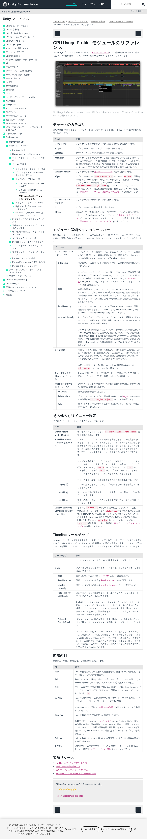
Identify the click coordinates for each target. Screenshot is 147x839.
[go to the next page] (138, 33)
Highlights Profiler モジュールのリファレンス (30, 207)
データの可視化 (19, 164)
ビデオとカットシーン (16, 108)
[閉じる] (135, 829)
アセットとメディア (15, 52)
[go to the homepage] (22, 4)
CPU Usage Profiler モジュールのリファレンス (31, 197)
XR (7, 63)
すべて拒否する (90, 829)
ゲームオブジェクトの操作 (18, 75)
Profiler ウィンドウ (100, 52)
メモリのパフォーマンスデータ (30, 202)
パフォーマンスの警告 (101, 749)
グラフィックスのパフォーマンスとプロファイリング (27, 271)
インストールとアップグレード (20, 37)
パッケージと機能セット (17, 48)
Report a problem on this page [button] (69, 796)
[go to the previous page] (57, 33)
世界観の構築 (12, 86)
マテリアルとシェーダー (17, 116)
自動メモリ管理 (106, 707)
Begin (125, 396)
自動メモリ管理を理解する (68, 766)
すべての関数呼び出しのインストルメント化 (28, 233)
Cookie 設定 (70, 829)
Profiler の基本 (18, 150)
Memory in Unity (16, 142)
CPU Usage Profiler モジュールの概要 (31, 184)
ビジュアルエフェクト (16, 120)
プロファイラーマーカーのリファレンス (28, 246)
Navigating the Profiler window (26, 154)
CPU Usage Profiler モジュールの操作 (31, 191)
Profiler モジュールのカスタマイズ (27, 242)
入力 (8, 93)
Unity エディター (13, 44)
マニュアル (71, 4)
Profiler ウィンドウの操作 (23, 258)
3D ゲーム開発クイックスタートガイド (23, 59)
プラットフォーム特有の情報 (19, 71)
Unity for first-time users (17, 33)
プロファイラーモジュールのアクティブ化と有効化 (31, 173)
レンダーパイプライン (16, 123)
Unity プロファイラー (18, 146)
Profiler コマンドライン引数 (24, 266)
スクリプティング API (93, 4)
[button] (60, 790)
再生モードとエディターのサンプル (96, 221)
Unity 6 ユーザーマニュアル (18, 26)
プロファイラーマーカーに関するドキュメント (101, 192)
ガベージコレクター (103, 172)
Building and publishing (16, 280)
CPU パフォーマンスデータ (28, 179)
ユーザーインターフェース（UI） (21, 97)
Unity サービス (12, 283)
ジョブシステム (104, 721)
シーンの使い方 (13, 78)
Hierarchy (105, 576)
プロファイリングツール (20, 276)
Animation (11, 101)
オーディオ (11, 104)
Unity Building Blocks (15, 41)
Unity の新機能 (12, 29)
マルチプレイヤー (14, 67)
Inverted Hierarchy (109, 585)
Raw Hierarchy (107, 580)
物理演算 (10, 89)
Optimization (12, 137)
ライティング (12, 112)
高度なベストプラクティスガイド (21, 287)
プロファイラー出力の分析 (24, 238)
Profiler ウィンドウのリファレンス (71, 763)
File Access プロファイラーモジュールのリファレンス (30, 214)
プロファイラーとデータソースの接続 (28, 159)
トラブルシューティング (17, 291)
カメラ (9, 82)
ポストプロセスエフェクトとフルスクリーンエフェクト (25, 128)
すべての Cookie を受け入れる (116, 829)
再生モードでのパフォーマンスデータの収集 (76, 773)
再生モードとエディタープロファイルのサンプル (28, 226)
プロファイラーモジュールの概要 (31, 169)
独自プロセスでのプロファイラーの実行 (28, 220)
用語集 (9, 295)
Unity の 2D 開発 (13, 56)
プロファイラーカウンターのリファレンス (28, 253)
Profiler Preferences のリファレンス (28, 262)
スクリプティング (14, 133)
